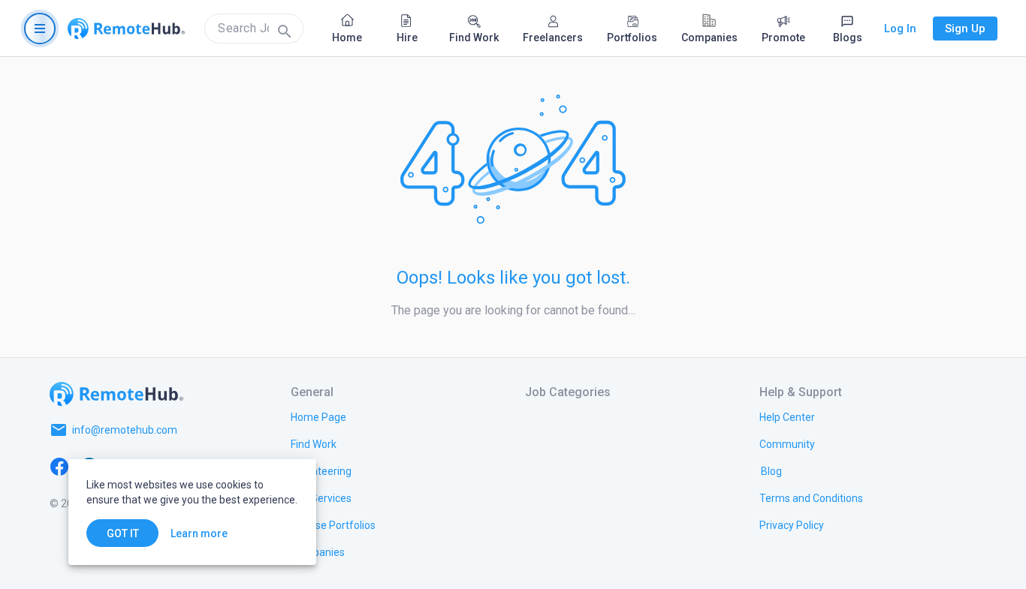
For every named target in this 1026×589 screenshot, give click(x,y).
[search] (253, 28)
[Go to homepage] (126, 29)
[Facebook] (59, 466)
